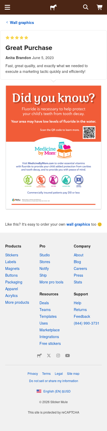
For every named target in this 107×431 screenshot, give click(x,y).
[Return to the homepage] (53, 7)
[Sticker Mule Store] (39, 355)
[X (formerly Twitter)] (49, 355)
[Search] (85, 7)
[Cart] (99, 7)
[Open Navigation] (7, 7)
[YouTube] (67, 355)
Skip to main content (4, 4)
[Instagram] (58, 355)
